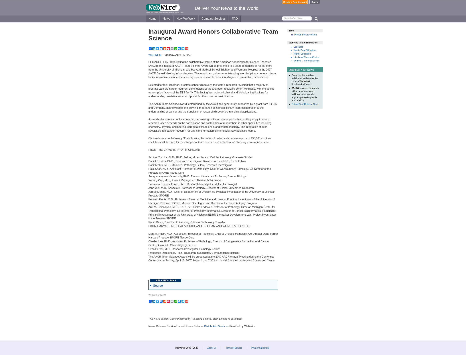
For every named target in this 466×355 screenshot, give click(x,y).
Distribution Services (216, 326)
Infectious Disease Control (306, 57)
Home (152, 18)
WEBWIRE (155, 54)
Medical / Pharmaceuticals (306, 60)
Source (158, 285)
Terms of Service (234, 348)
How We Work (186, 18)
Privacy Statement (260, 348)
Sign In (314, 2)
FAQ (235, 18)
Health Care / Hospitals (304, 50)
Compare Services (214, 18)
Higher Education (302, 54)
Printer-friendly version (305, 34)
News (166, 18)
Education (298, 47)
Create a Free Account (295, 2)
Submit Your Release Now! (305, 104)
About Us (211, 348)
